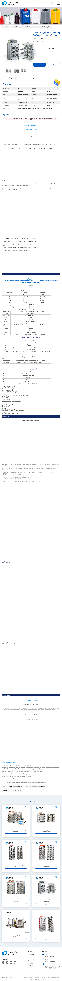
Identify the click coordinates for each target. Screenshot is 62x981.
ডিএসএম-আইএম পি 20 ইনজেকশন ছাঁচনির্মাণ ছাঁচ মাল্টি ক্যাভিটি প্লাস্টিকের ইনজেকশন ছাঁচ (16, 830)
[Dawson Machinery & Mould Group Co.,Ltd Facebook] (3, 962)
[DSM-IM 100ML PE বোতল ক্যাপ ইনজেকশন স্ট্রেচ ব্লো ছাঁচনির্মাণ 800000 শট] (16, 887)
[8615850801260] (11, 962)
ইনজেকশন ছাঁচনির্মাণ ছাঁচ (15, 27)
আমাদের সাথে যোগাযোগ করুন (30, 964)
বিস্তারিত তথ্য (12, 78)
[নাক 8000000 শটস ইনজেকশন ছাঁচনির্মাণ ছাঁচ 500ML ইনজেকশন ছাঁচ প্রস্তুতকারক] (46, 852)
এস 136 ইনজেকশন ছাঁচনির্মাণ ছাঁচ (15, 786)
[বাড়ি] (10, 955)
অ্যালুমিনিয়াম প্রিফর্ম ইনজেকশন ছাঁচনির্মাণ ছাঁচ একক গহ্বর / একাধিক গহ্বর (46, 935)
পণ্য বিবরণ (34, 78)
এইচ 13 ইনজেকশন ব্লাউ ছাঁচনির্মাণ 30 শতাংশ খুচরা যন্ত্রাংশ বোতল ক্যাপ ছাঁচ (16, 865)
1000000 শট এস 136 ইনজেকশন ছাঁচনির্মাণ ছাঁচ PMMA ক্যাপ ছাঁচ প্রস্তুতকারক (46, 900)
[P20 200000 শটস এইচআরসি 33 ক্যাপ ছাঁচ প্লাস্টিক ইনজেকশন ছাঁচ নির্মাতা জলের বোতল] (46, 817)
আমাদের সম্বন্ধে (31, 954)
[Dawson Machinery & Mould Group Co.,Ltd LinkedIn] (7, 962)
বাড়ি (4, 27)
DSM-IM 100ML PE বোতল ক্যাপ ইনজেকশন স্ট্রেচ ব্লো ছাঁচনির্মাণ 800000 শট (15, 900)
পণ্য (8, 27)
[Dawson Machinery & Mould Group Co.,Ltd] (10, 3)
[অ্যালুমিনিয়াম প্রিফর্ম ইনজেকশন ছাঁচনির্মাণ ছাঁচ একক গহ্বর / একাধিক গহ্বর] (46, 922)
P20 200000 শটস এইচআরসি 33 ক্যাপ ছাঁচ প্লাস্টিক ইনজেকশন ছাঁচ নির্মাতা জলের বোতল (46, 830)
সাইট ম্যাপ (12, 977)
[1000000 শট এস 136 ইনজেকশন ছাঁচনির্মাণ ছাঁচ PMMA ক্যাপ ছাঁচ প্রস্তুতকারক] (46, 887)
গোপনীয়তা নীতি (4, 977)
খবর (28, 960)
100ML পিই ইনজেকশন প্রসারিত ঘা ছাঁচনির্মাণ (12, 790)
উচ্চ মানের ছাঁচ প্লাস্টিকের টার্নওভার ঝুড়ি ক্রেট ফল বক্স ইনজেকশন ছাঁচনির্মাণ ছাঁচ (15, 935)
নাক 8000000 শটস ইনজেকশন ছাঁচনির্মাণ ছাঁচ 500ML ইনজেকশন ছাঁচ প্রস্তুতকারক (46, 865)
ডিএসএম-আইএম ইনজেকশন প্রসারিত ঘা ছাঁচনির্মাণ (35, 786)
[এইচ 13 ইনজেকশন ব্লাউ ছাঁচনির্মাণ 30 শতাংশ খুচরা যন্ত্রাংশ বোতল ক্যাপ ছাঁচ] (16, 852)
